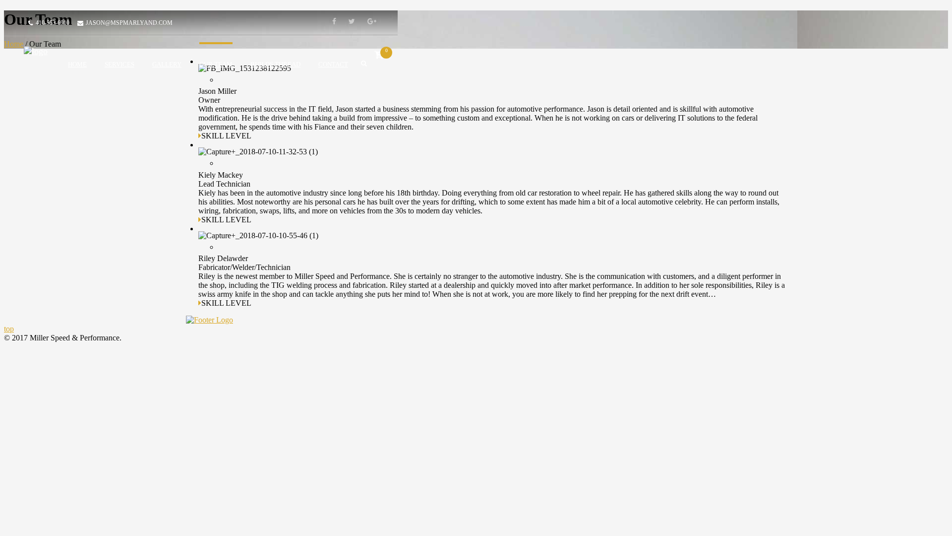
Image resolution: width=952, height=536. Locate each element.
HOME (77, 64)
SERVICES (119, 64)
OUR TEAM (216, 64)
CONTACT (333, 64)
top (9, 329)
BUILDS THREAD (275, 64)
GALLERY (166, 64)
